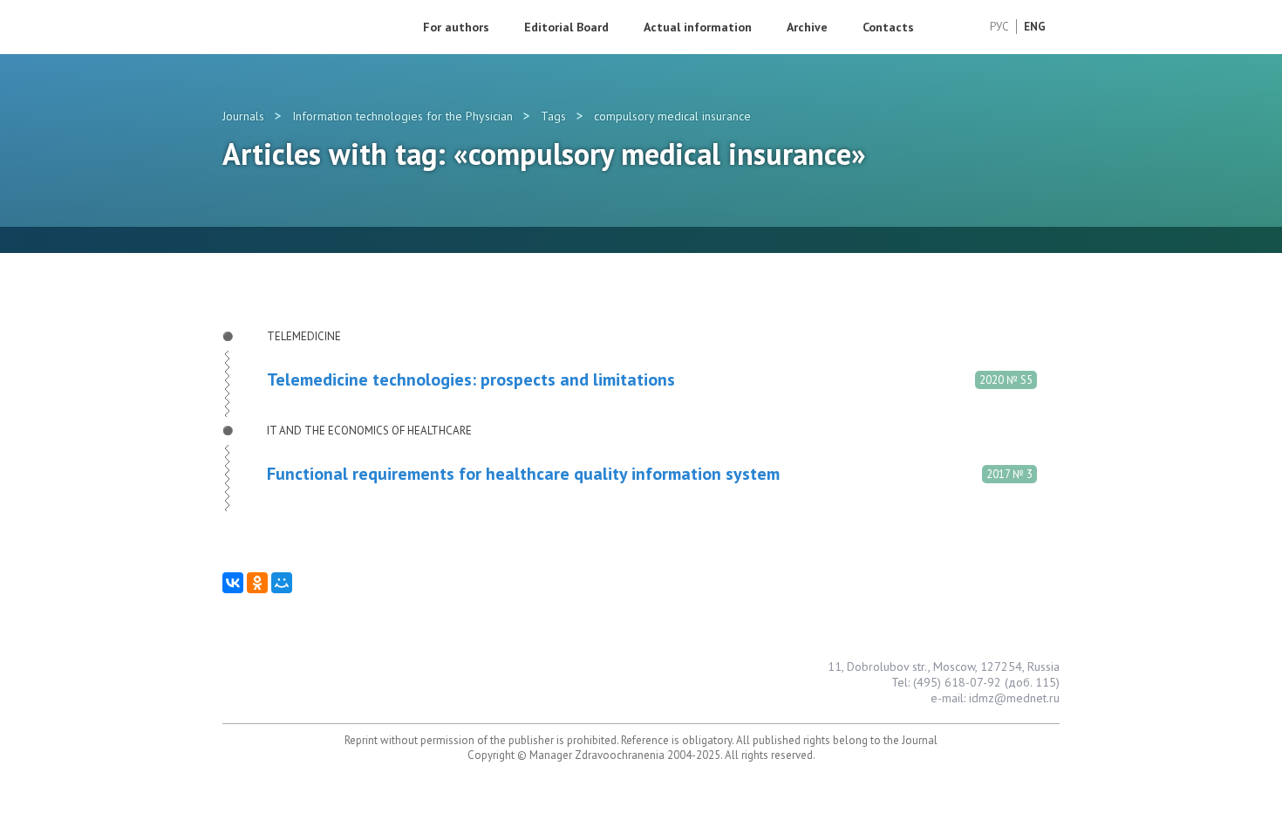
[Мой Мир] (281, 582)
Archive (807, 27)
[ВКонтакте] (232, 582)
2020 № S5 (1006, 380)
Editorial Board (566, 27)
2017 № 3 (1009, 474)
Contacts (888, 27)
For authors (456, 27)
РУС (999, 26)
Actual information (698, 27)
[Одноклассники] (257, 582)
